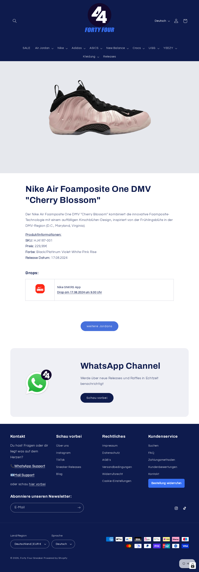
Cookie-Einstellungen (116, 481)
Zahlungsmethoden (161, 459)
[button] (14, 21)
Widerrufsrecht (112, 474)
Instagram (63, 452)
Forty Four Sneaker (31, 558)
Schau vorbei (96, 397)
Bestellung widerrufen (166, 483)
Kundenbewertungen (162, 467)
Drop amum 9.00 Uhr (79, 292)
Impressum (110, 445)
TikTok (60, 459)
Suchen (153, 445)
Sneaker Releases (68, 467)
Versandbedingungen (117, 467)
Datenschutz (111, 452)
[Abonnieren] (78, 507)
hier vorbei (37, 484)
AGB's (106, 459)
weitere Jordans (99, 326)
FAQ (151, 452)
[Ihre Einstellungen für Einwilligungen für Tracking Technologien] (192, 565)
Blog (59, 474)
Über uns (62, 445)
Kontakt (153, 474)
